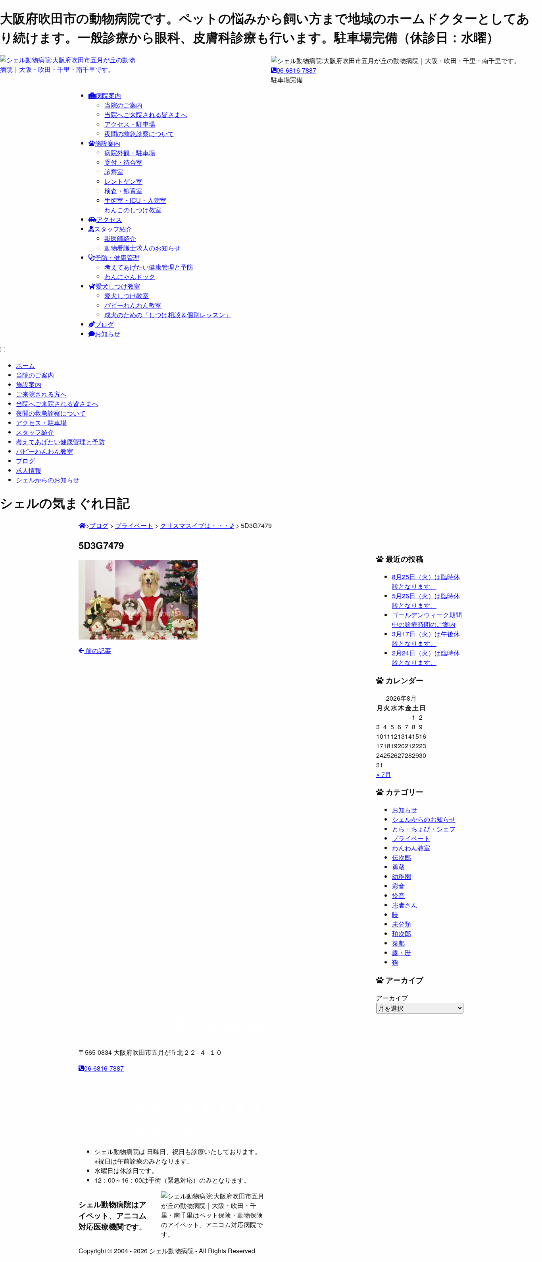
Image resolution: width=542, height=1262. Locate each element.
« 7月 (383, 774)
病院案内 (108, 95)
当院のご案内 (123, 105)
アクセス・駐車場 (129, 124)
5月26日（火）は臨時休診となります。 (426, 600)
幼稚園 (401, 876)
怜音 (398, 895)
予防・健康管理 (117, 257)
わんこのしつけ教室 (132, 209)
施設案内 (107, 143)
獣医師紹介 (120, 238)
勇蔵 (398, 866)
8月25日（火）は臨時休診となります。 (426, 581)
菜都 (398, 943)
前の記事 (97, 650)
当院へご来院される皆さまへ (145, 114)
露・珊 (401, 952)
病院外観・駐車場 (129, 152)
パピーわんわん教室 (132, 305)
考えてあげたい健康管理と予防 (148, 267)
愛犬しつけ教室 (118, 286)
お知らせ (107, 333)
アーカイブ (392, 997)
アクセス (109, 219)
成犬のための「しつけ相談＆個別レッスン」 (167, 314)
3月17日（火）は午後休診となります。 (426, 638)
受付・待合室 (123, 162)
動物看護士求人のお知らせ (142, 247)
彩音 (398, 885)
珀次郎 (401, 933)
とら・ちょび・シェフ (424, 828)
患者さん (404, 904)
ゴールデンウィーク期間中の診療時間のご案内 (427, 619)
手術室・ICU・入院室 (135, 200)
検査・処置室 (123, 190)
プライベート (411, 838)
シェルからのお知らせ (424, 819)
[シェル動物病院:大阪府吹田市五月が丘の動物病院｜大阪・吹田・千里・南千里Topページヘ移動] (82, 525)
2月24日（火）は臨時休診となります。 (426, 657)
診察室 (113, 171)
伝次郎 (401, 857)
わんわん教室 (411, 847)
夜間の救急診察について (139, 133)
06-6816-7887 (296, 70)
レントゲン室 (123, 181)
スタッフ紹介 (113, 228)
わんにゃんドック (129, 276)
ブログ (104, 324)
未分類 (401, 924)
